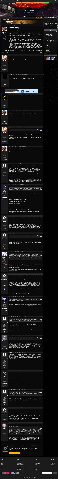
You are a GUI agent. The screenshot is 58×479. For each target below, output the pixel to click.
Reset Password (53, 465)
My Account (52, 462)
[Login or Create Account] (54, 0)
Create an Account (53, 463)
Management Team (37, 463)
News (15, 0)
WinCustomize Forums (25, 74)
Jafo (4, 190)
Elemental (18, 462)
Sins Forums (23, 163)
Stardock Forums (23, 110)
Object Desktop (3, 460)
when (11, 50)
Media (36, 3)
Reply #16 (10, 352)
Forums (36, 470)
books (29, 50)
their (33, 50)
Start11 (2, 463)
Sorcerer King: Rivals (20, 470)
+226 (4, 172)
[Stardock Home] (1, 0)
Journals (24, 3)
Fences (2, 464)
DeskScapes (2, 465)
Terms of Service (28, 477)
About (35, 460)
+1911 (4, 381)
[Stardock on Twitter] (46, 57)
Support (21, 0)
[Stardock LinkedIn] (52, 59)
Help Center (52, 460)
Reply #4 (10, 110)
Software (4, 0)
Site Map (35, 477)
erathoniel (4, 32)
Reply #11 (10, 251)
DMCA (32, 477)
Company (36, 459)
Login (11, 19)
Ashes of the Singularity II (20, 460)
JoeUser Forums (20, 30)
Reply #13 (10, 296)
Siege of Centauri (19, 469)
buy (15, 50)
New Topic (39, 17)
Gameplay (19, 3)
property (40, 50)
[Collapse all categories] (56, 31)
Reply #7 (10, 163)
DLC (28, 3)
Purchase (47, 3)
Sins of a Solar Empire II (20, 464)
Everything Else (6, 25)
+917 (4, 65)
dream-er (4, 99)
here (26, 413)
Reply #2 (11, 74)
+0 (4, 419)
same (26, 50)
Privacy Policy (23, 477)
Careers (36, 464)
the (24, 50)
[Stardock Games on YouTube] (49, 57)
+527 (4, 346)
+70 (4, 244)
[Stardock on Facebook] (48, 57)
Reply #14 (10, 316)
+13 (4, 105)
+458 (4, 306)
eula (8, 50)
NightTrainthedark (5, 79)
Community (11, 0)
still (31, 50)
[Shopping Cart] (55, 0)
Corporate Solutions (3, 462)
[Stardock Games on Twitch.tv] (51, 57)
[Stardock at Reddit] (47, 59)
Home (2, 25)
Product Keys (53, 464)
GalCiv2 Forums (24, 251)
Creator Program (37, 468)
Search (8, 19)
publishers (36, 50)
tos (6, 50)
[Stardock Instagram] (53, 57)
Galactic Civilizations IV (20, 463)
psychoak (4, 168)
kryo (4, 302)
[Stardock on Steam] (54, 57)
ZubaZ (4, 60)
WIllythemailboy (4, 238)
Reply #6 (10, 146)
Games (8, 0)
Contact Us (36, 469)
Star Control (18, 465)
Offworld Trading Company (20, 468)
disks (17, 50)
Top (41, 74)
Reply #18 (10, 389)
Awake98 (4, 428)
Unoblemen (4, 413)
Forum (31, 3)
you (13, 50)
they (22, 50)
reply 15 (17, 426)
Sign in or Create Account (14, 453)
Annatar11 (4, 340)
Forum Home (4, 19)
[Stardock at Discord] (49, 59)
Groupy (2, 468)
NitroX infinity (4, 257)
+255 (5, 84)
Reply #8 (10, 184)
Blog (17, 0)
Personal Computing (12, 25)
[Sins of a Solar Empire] (29, 9)
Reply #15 (10, 335)
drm (4, 50)
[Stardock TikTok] (50, 59)
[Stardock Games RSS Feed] (54, 59)
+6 (4, 38)
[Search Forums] (57, 0)
